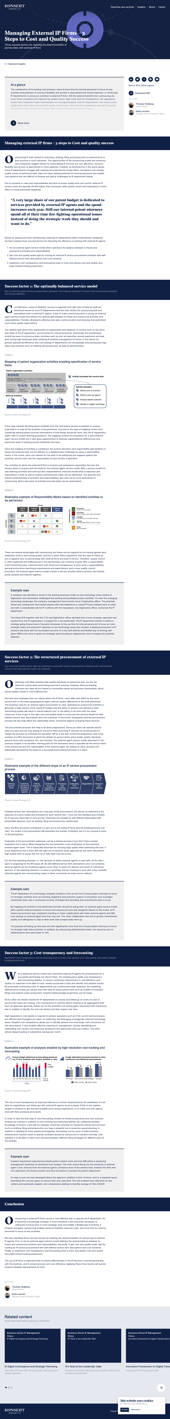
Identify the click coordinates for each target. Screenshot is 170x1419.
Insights (141, 7)
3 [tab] (11, 1387)
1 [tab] (6, 1387)
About (152, 7)
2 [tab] (9, 1387)
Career (161, 7)
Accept (125, 1410)
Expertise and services (122, 7)
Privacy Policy (116, 1411)
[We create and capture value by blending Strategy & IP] (15, 7)
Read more (135, 1410)
